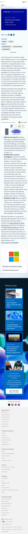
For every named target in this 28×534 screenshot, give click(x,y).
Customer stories (5, 426)
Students (3, 485)
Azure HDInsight (15, 223)
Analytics (4, 41)
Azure (3, 5)
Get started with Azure (6, 414)
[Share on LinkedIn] (14, 35)
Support (3, 458)
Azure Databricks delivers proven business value (14, 304)
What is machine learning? (7, 503)
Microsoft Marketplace (6, 469)
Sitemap (3, 527)
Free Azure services (5, 437)
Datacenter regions (5, 419)
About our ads (19, 529)
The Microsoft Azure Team (11, 24)
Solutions (3, 451)
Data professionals (6, 46)
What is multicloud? (5, 501)
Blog (2, 480)
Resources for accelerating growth (8, 453)
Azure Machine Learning (11, 227)
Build (2, 104)
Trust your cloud (5, 421)
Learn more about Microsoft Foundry (14, 391)
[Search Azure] (4, 2)
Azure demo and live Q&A (6, 460)
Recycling (14, 529)
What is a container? (5, 512)
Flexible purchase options (6, 439)
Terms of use (19, 527)
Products (3, 432)
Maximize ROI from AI (6, 444)
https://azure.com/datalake (9, 242)
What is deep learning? (6, 505)
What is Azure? (4, 412)
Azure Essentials (5, 424)
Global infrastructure (6, 417)
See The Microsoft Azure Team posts (10, 270)
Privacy (14, 527)
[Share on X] (11, 35)
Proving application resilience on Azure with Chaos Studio (14, 326)
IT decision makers (17, 46)
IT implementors (6, 49)
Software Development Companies (8, 467)
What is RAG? (4, 515)
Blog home (8, 11)
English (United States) (8, 519)
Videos (3, 492)
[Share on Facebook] (8, 35)
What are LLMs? (5, 510)
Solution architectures (6, 455)
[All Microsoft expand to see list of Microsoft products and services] (1, 1)
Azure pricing (4, 435)
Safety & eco (9, 529)
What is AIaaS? (4, 508)
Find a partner (4, 471)
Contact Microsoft (9, 527)
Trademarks (4, 529)
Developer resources (5, 483)
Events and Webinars (6, 487)
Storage (11, 41)
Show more (13, 52)
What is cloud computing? (6, 498)
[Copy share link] (6, 35)
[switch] (26, 1)
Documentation (5, 478)
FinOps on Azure (5, 442)
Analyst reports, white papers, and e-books (10, 489)
